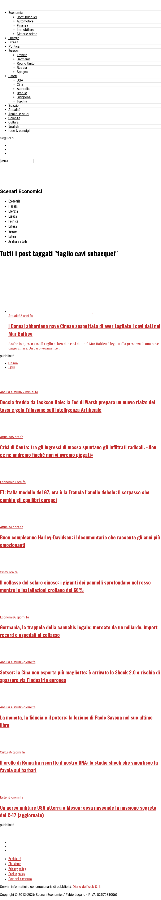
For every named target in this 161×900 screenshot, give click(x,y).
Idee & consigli (19, 131)
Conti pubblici (27, 17)
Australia (23, 89)
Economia (15, 13)
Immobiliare (25, 30)
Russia (22, 68)
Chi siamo (14, 863)
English (13, 127)
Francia (22, 55)
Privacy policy (17, 868)
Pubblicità (14, 858)
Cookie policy (16, 873)
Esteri (12, 76)
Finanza (22, 25)
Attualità (14, 110)
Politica (13, 46)
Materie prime (27, 34)
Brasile (22, 93)
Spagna (22, 72)
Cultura (13, 122)
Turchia (22, 101)
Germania (23, 59)
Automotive (25, 21)
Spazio (13, 106)
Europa (13, 51)
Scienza (14, 118)
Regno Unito (26, 63)
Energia (13, 38)
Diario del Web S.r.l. (87, 887)
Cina (20, 85)
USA (20, 80)
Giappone (24, 97)
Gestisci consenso (20, 878)
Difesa (13, 42)
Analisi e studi (18, 114)
